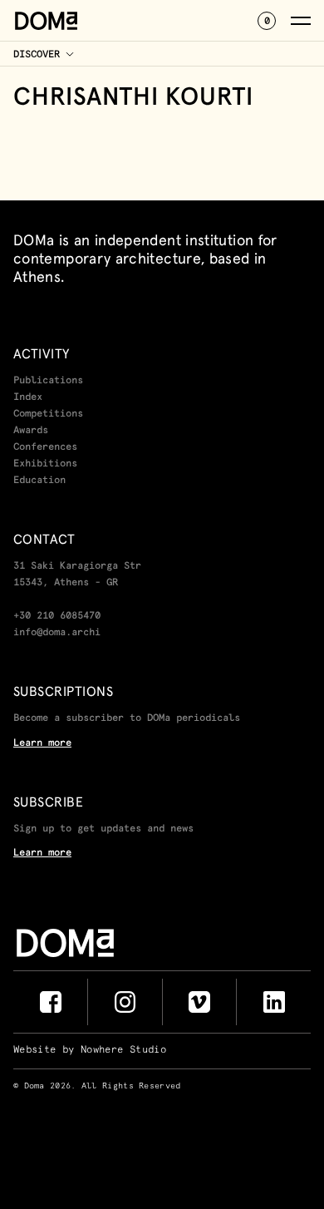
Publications (48, 381)
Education (39, 481)
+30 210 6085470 (57, 616)
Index (27, 397)
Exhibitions (45, 464)
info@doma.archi (57, 633)
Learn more (42, 743)
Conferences (45, 447)
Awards (30, 431)
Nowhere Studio (123, 1050)
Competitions (48, 414)
